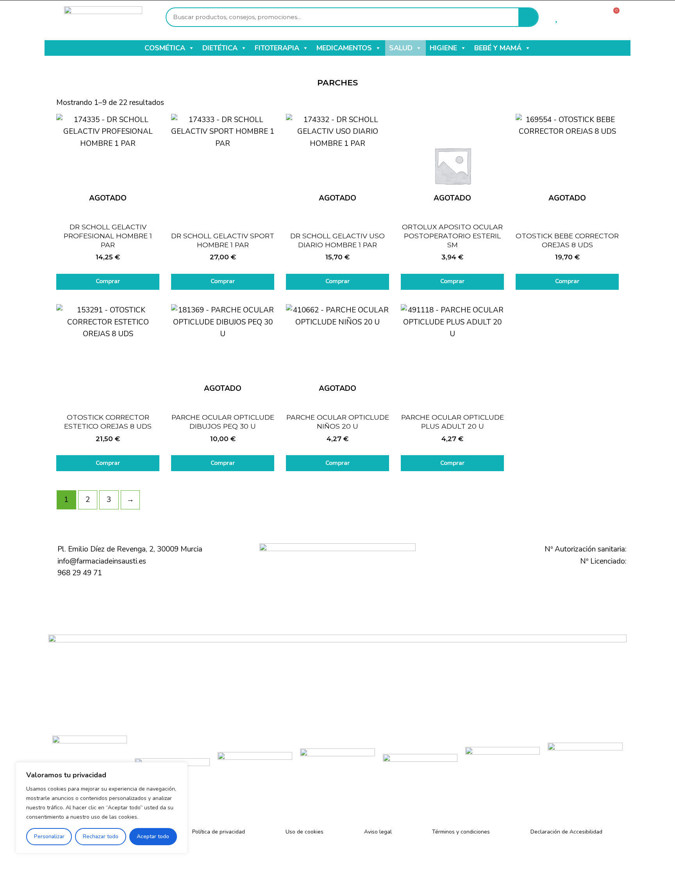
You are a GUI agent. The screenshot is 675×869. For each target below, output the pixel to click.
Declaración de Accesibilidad (566, 831)
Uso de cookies (304, 831)
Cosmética (165, 48)
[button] (191, 48)
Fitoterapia (277, 48)
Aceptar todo (153, 836)
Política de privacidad (218, 831)
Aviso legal (378, 831)
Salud (400, 48)
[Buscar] (528, 17)
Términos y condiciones (461, 831)
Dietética (220, 48)
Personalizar (49, 836)
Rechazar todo (100, 836)
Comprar (108, 281)
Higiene (443, 48)
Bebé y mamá (497, 48)
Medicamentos (344, 48)
